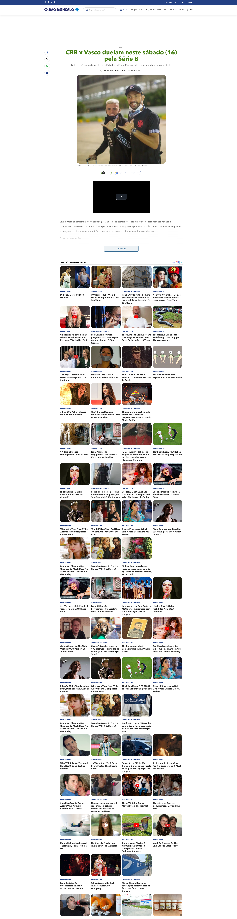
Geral (165, 10)
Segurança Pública (176, 10)
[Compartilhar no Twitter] (47, 59)
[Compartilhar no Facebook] (47, 52)
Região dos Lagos (153, 10)
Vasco (121, 47)
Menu (125, 10)
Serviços (133, 10)
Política (141, 10)
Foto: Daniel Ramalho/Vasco (135, 166)
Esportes (189, 10)
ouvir (108, 173)
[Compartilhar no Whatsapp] (47, 66)
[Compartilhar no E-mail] (47, 73)
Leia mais (121, 249)
